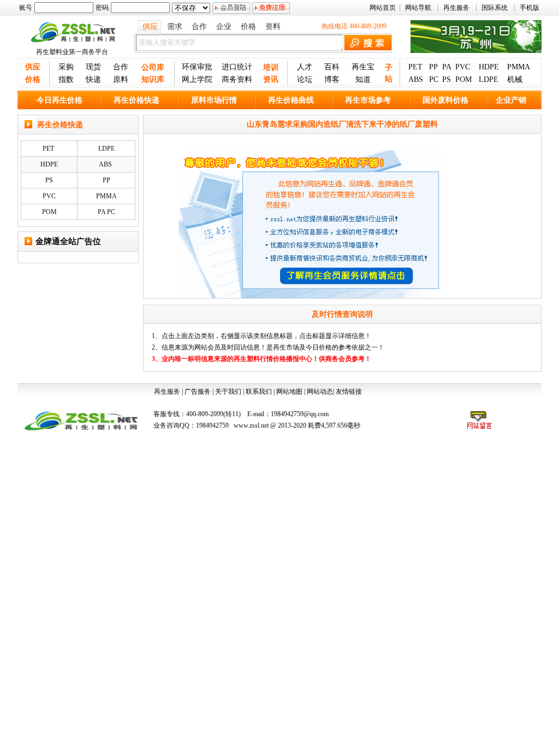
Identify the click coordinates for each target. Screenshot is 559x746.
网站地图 (289, 391)
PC (433, 79)
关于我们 (228, 391)
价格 (248, 26)
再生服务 (456, 7)
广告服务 (198, 391)
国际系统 (494, 7)
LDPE (488, 79)
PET (415, 67)
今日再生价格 (59, 100)
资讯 (270, 79)
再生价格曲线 (291, 100)
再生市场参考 (368, 100)
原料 (120, 79)
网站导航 (418, 7)
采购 (66, 67)
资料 (273, 26)
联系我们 (259, 391)
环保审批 (197, 67)
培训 (270, 67)
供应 (150, 26)
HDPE (489, 67)
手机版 (529, 7)
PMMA (518, 67)
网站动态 (320, 391)
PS (446, 79)
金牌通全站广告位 (68, 241)
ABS (415, 79)
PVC (462, 67)
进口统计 (237, 67)
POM (463, 79)
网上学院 (197, 79)
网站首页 (383, 7)
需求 (174, 26)
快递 (93, 79)
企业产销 (511, 100)
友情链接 (349, 391)
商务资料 (237, 79)
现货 (93, 67)
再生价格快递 (136, 100)
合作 (199, 26)
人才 (304, 67)
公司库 (152, 67)
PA (446, 67)
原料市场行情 (214, 100)
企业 (223, 26)
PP (433, 67)
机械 (514, 79)
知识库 (152, 79)
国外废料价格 (445, 100)
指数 (66, 79)
